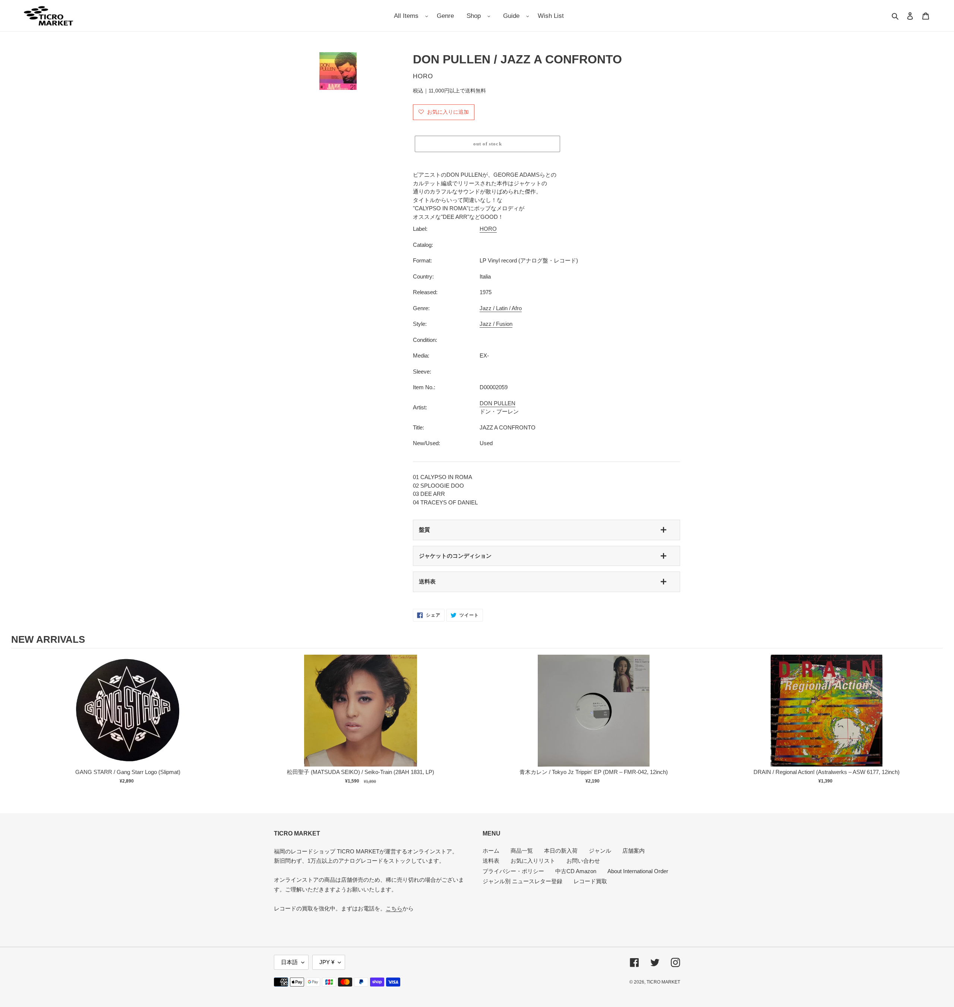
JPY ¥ (326, 962)
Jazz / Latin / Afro (501, 308)
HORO (488, 229)
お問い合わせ (583, 860)
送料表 (427, 581)
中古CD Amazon (575, 871)
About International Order (637, 871)
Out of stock (128, 718)
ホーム (491, 850)
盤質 (424, 529)
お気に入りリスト (533, 860)
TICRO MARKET (663, 982)
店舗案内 (633, 850)
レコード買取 (590, 881)
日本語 (289, 962)
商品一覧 (522, 850)
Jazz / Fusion (496, 324)
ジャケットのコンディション (455, 556)
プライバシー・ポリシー (513, 871)
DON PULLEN (497, 403)
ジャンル (600, 850)
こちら (394, 908)
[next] (935, 724)
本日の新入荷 (561, 850)
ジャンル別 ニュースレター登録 (522, 881)
